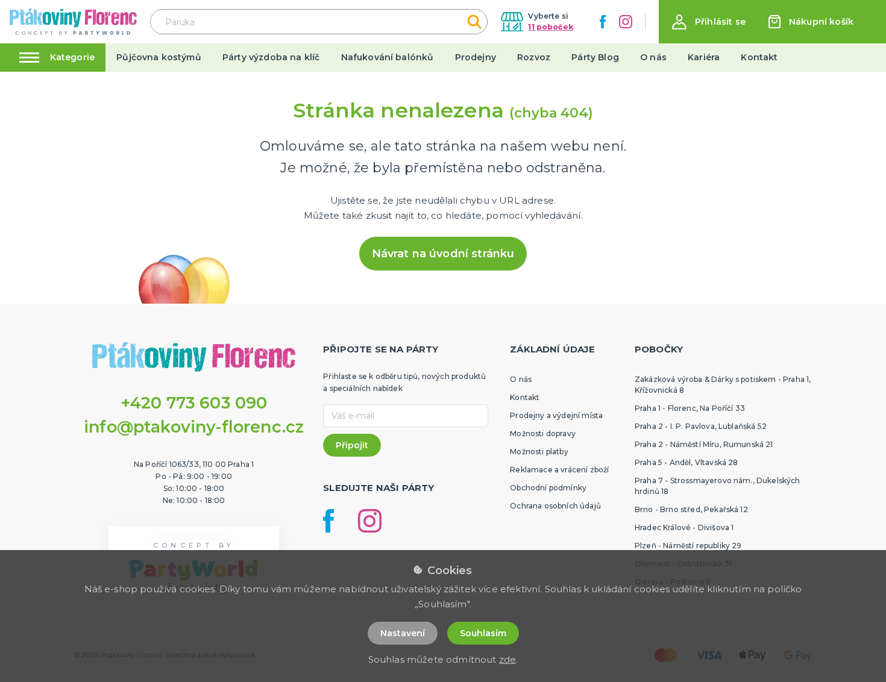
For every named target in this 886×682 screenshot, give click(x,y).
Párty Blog (595, 57)
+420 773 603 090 (194, 403)
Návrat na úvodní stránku (443, 253)
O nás (653, 57)
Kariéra (704, 57)
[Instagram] (625, 21)
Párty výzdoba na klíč (270, 57)
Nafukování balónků (387, 57)
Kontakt (759, 57)
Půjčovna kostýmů (158, 57)
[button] (709, 22)
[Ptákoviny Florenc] (73, 21)
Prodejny (475, 57)
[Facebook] (602, 21)
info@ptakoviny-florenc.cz (194, 427)
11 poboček (550, 26)
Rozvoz (533, 57)
